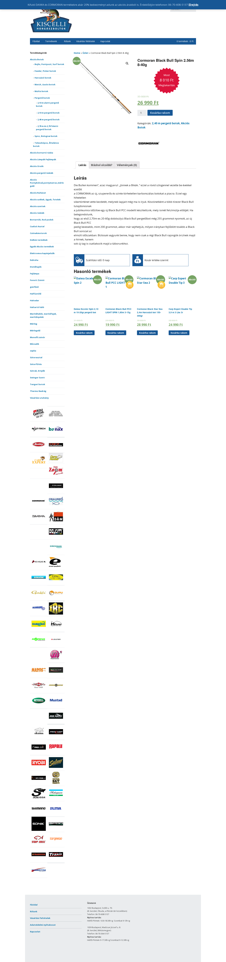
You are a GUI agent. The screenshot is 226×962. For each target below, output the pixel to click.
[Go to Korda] (39, 645)
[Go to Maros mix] (39, 676)
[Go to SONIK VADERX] (39, 830)
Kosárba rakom (160, 113)
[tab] (82, 164)
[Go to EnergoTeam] (56, 568)
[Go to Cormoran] (39, 507)
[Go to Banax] (56, 435)
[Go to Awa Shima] (56, 420)
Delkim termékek (39, 240)
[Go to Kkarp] (56, 630)
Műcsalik (34, 344)
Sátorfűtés (36, 364)
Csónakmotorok (38, 233)
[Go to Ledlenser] (56, 645)
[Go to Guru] (56, 599)
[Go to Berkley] (39, 450)
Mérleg (33, 323)
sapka (33, 350)
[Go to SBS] (56, 784)
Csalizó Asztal (37, 226)
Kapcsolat (105, 41)
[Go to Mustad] (56, 706)
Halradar (34, 300)
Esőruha (34, 260)
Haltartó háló (37, 307)
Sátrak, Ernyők (37, 370)
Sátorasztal (36, 357)
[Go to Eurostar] (39, 583)
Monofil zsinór (37, 337)
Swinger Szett (37, 377)
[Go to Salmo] (56, 769)
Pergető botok (42, 97)
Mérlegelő (35, 330)
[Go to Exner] (56, 583)
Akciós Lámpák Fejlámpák (43, 159)
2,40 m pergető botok (48, 119)
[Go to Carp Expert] (39, 466)
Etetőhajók (36, 266)
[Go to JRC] (56, 614)
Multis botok (41, 91)
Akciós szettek (37, 206)
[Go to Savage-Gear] (39, 784)
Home (77, 52)
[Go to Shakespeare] (56, 799)
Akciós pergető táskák (41, 173)
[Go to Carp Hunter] (56, 461)
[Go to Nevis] (56, 722)
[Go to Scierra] (39, 799)
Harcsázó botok (43, 77)
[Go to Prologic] (39, 753)
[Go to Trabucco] (39, 860)
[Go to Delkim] (56, 538)
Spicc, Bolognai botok (46, 136)
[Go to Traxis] (56, 860)
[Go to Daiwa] (39, 522)
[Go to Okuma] (39, 737)
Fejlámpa (34, 273)
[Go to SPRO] (56, 830)
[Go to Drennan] (56, 553)
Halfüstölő (35, 293)
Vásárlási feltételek (85, 41)
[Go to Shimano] (39, 814)
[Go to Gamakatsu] (39, 599)
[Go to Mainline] (56, 661)
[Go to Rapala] (56, 753)
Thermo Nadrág (38, 391)
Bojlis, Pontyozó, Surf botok (49, 64)
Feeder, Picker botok (45, 71)
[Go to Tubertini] (39, 876)
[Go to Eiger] (39, 568)
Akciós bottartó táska (41, 152)
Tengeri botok (37, 384)
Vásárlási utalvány (39, 397)
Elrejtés (193, 4)
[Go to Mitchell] (39, 706)
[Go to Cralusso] (56, 507)
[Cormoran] (149, 154)
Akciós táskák (37, 213)
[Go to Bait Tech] (39, 435)
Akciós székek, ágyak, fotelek (45, 199)
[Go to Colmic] (56, 492)
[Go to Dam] (56, 522)
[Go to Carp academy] (56, 451)
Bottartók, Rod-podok (41, 219)
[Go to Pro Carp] (56, 738)
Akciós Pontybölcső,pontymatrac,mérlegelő (47, 183)
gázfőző (34, 287)
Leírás (82, 165)
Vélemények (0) (127, 165)
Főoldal (36, 41)
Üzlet (85, 52)
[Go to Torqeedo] (56, 845)
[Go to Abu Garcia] (39, 419)
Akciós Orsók (37, 166)
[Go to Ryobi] (39, 769)
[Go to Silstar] (56, 814)
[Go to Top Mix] (39, 845)
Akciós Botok (37, 59)
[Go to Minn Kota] (56, 691)
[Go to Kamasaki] (39, 630)
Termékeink (51, 41)
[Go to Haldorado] (39, 614)
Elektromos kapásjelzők (42, 253)
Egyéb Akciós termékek (42, 246)
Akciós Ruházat (38, 192)
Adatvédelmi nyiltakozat (43, 924)
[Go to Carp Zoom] (56, 476)
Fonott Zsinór (37, 280)
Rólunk (67, 41)
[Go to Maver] (56, 676)
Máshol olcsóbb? (101, 165)
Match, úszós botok (45, 84)
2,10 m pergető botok (48, 112)
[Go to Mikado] (39, 691)
